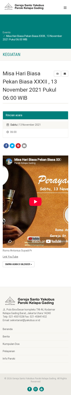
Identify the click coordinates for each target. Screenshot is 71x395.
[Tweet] (12, 145)
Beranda (8, 329)
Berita (6, 336)
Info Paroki (9, 358)
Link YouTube (10, 256)
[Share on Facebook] (6, 145)
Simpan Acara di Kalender (18, 264)
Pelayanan (9, 351)
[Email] (24, 145)
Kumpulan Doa (11, 344)
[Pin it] (18, 145)
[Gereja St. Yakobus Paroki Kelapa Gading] (24, 6)
